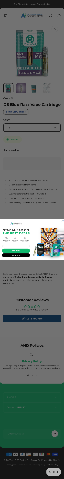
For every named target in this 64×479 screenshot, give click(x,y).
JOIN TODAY (16, 250)
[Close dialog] (62, 221)
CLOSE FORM (16, 255)
